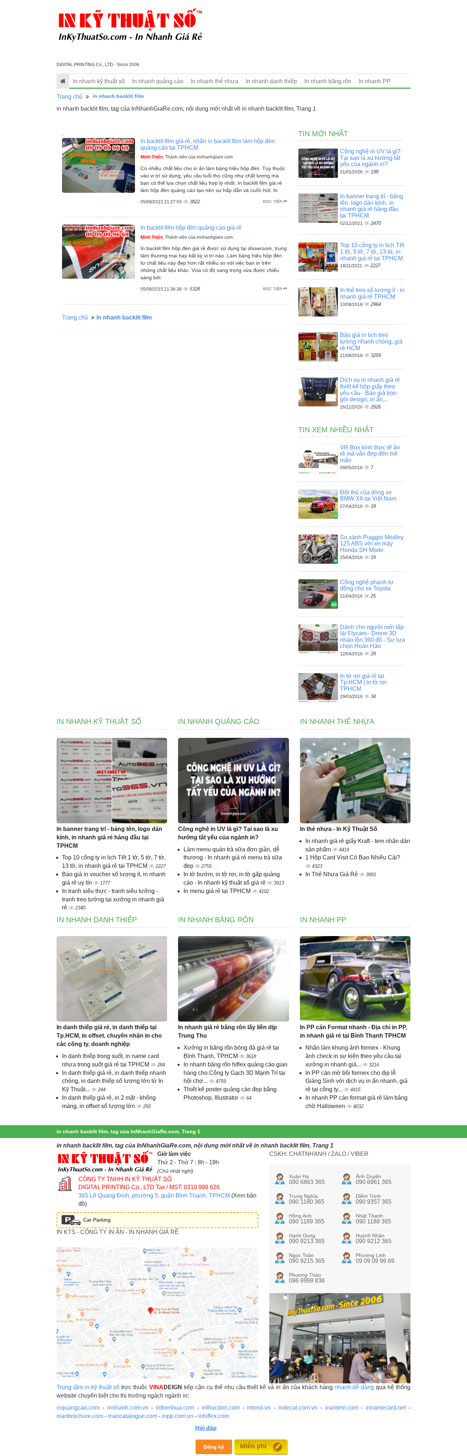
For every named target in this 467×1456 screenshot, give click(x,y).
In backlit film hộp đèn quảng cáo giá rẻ (191, 228)
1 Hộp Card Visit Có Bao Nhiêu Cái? (352, 857)
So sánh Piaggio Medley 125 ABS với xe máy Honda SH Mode (372, 543)
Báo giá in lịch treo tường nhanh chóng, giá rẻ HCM (371, 341)
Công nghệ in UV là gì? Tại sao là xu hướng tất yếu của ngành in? (370, 157)
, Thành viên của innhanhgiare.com (186, 157)
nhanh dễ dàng (354, 1387)
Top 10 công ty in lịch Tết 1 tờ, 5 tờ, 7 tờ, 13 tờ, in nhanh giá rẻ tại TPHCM (372, 251)
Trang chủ (69, 96)
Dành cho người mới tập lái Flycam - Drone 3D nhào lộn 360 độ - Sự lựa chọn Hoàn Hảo (372, 637)
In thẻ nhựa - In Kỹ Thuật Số (338, 829)
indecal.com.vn (297, 1408)
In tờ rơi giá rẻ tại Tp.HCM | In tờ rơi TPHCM (363, 682)
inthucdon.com (221, 1408)
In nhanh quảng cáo (158, 81)
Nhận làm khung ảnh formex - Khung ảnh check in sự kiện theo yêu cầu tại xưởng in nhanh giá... (353, 1056)
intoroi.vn (259, 1408)
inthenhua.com (175, 1408)
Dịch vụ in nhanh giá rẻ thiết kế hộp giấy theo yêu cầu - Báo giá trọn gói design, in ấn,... (370, 389)
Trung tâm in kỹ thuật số (88, 1387)
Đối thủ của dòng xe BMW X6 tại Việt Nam (368, 495)
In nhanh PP (375, 81)
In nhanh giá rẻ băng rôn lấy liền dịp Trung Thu (227, 1031)
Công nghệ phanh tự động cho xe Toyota (367, 585)
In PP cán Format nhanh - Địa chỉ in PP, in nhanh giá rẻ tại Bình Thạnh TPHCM (353, 1031)
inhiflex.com (213, 1416)
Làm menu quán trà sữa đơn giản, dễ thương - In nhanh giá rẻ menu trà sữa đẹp (233, 857)
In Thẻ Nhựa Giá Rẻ (332, 874)
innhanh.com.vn (127, 1408)
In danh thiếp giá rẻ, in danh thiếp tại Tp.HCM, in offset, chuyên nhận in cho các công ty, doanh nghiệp (109, 1035)
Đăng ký (214, 1447)
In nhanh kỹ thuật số (99, 81)
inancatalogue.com (132, 1416)
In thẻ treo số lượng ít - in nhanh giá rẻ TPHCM (372, 293)
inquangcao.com (78, 1408)
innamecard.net (386, 1408)
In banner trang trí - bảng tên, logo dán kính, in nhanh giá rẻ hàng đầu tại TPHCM (371, 206)
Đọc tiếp (273, 201)
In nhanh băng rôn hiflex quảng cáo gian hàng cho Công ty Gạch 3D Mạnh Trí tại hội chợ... (235, 1072)
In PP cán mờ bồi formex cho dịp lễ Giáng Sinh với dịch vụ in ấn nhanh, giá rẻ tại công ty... (356, 1081)
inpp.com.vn (177, 1416)
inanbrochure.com (80, 1416)
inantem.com (341, 1408)
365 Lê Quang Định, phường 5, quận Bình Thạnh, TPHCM (154, 1195)
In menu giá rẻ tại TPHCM (218, 891)
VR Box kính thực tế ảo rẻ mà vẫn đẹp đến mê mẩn (370, 453)
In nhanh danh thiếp (271, 81)
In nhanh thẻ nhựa (214, 81)
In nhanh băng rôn (327, 81)
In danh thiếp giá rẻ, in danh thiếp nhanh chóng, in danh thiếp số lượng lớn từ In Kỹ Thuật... (114, 1081)
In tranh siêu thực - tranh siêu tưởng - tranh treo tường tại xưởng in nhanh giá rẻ (113, 899)
